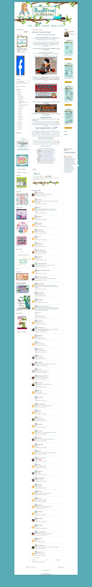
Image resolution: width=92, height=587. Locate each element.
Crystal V (39, 256)
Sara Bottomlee (40, 478)
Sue (37, 464)
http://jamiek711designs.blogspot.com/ (47, 160)
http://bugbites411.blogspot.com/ (47, 161)
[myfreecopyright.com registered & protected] (70, 157)
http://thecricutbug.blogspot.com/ (47, 154)
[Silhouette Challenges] (22, 172)
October (20, 99)
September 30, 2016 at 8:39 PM (40, 487)
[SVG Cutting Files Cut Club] (22, 169)
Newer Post (34, 559)
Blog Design (42, 574)
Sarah (38, 369)
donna (38, 236)
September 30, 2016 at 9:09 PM (40, 501)
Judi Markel (39, 552)
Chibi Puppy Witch (45, 77)
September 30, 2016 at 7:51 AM (40, 289)
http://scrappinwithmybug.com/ (48, 151)
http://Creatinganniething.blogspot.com (47, 162)
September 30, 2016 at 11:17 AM (41, 352)
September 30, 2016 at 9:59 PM (40, 521)
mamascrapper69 (40, 250)
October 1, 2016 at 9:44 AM (40, 541)
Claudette (39, 471)
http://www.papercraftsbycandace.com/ (47, 150)
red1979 (38, 505)
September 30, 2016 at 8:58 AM (40, 338)
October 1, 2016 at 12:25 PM (40, 555)
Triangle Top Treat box (45, 53)
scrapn (38, 484)
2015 (19, 121)
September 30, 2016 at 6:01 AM (40, 226)
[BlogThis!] (46, 176)
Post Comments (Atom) (41, 561)
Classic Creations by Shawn (42, 270)
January (20, 119)
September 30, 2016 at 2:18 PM (40, 400)
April (19, 114)
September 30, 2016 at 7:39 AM (40, 266)
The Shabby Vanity (48, 574)
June (20, 111)
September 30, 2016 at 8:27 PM (40, 481)
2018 (19, 91)
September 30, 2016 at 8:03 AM (40, 302)
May (19, 113)
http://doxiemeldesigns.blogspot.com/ (47, 155)
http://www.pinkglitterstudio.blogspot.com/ (47, 152)
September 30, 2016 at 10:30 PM (41, 528)
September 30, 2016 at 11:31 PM (41, 535)
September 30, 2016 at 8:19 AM (40, 317)
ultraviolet (39, 518)
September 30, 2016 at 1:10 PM (40, 386)
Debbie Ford (39, 283)
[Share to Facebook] (49, 176)
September (21, 101)
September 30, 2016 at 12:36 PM (41, 365)
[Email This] (45, 176)
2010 (19, 129)
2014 (19, 123)
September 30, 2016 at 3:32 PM (40, 420)
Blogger (48, 570)
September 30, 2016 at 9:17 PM (40, 508)
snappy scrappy (40, 457)
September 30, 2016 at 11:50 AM (41, 358)
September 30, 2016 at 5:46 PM (40, 447)
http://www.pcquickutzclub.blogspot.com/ (48, 159)
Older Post (58, 559)
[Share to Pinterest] (50, 176)
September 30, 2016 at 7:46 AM (40, 273)
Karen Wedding (40, 404)
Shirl (38, 451)
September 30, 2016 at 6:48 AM (40, 239)
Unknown (38, 199)
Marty (38, 390)
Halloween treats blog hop (49, 177)
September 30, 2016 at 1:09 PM (40, 379)
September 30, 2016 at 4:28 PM (40, 434)
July (19, 110)
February (20, 118)
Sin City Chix (39, 192)
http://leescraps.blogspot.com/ (48, 156)
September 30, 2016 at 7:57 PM (40, 474)
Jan (37, 342)
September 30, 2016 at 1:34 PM (40, 393)
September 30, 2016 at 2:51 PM (40, 413)
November (21, 97)
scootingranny (39, 545)
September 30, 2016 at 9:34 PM (40, 514)
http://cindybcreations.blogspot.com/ (47, 157)
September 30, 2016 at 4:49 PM (40, 440)
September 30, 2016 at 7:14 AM (40, 246)
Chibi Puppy (37, 177)
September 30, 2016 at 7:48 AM (40, 280)
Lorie (38, 417)
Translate (25, 83)
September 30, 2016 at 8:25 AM (40, 331)
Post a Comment (37, 557)
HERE (56, 78)
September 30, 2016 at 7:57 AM (40, 295)
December (21, 96)
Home (46, 559)
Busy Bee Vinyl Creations (42, 306)
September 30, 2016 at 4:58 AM (40, 212)
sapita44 (38, 362)
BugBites (72, 31)
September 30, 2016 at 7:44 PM (40, 467)
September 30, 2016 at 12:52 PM (41, 372)
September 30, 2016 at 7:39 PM (40, 454)
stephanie (39, 397)
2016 (19, 94)
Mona (38, 498)
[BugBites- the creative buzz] (20, 74)
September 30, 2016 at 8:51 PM (40, 494)
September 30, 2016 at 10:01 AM (41, 345)
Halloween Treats (42, 177)
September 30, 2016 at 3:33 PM (40, 427)
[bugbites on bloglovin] (70, 153)
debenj (38, 491)
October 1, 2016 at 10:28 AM (40, 548)
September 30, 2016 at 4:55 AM (40, 203)
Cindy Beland (39, 327)
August (20, 108)
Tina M (38, 437)
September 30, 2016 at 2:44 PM (40, 407)
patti (38, 410)
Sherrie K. (39, 382)
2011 (19, 127)
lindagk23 (39, 538)
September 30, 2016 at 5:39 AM (40, 219)
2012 (19, 126)
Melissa (38, 355)
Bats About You (21, 106)
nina (37, 207)
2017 (19, 93)
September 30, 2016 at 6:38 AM (40, 233)
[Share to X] (48, 176)
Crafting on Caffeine (41, 263)
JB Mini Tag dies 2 (42, 79)
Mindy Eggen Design (41, 277)
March (20, 116)
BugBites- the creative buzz (20, 55)
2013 (19, 124)
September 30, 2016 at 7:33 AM (40, 253)
